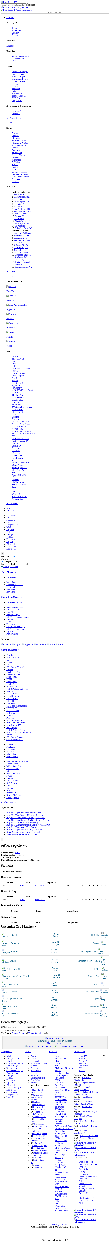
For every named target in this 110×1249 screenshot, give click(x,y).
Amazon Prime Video (21, 424)
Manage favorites (10, 566)
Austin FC (19, 264)
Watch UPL (17, 494)
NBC (14, 366)
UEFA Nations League (16, 629)
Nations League (18, 76)
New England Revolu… (24, 202)
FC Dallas (18, 243)
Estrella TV (17, 446)
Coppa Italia (17, 100)
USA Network (18, 397)
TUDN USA (17, 395)
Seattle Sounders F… (24, 262)
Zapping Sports (18, 499)
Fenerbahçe (17, 179)
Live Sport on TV (86, 1198)
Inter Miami (37, 1092)
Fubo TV (83, 1058)
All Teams (10, 271)
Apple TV (16, 385)
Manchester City (19, 140)
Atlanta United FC (22, 221)
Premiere (15, 479)
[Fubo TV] (6, 644)
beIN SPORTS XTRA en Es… (19, 732)
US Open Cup (18, 59)
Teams (9, 123)
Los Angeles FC (20, 238)
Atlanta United (39, 1116)
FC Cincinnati (19, 206)
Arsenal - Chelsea (87, 1138)
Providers (83, 1179)
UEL (8, 517)
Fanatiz (15, 356)
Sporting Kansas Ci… (24, 267)
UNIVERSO (17, 409)
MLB (81, 1203)
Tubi (14, 487)
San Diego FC (20, 257)
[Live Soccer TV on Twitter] (86, 1150)
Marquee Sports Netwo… (61, 1173)
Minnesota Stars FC (23, 255)
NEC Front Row (19, 475)
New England (38, 1097)
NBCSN (15, 402)
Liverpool (16, 138)
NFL (87, 1200)
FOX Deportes (18, 412)
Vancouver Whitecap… (23, 233)
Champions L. (12, 515)
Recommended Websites (85, 1184)
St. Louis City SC (21, 245)
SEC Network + (19, 484)
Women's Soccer (86, 1162)
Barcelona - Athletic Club (82, 1078)
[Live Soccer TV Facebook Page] (86, 1145)
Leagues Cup (17, 111)
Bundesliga (16, 88)
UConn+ (15, 489)
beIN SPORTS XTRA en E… (25, 434)
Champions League (20, 71)
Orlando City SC (21, 214)
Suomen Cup (40, 899)
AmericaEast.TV (19, 426)
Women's (10, 510)
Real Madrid (17, 152)
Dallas (35, 1141)
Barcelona (16, 150)
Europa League (18, 74)
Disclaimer (83, 1174)
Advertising (84, 1169)
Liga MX (16, 113)
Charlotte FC (19, 204)
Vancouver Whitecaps (36, 1130)
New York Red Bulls (22, 211)
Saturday (15, 33)
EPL (8, 532)
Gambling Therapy (59, 1224)
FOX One (16, 453)
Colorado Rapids (21, 247)
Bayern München (19, 172)
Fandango (16, 448)
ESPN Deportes (18, 376)
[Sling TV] (17, 644)
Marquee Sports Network (17, 761)
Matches (10, 17)
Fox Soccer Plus (19, 373)
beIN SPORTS (18, 359)
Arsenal (15, 133)
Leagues (10, 46)
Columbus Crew (40, 1126)
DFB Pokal (16, 98)
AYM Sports (17, 429)
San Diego (37, 1155)
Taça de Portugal (19, 96)
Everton (15, 148)
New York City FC (22, 209)
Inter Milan (16, 160)
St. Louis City (38, 1143)
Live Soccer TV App (88, 1164)
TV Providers (79, 1051)
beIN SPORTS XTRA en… (61, 1141)
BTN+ (14, 436)
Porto (14, 169)
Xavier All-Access (19, 496)
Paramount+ (17, 388)
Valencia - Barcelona (89, 1135)
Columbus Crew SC (23, 228)
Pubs (81, 1181)
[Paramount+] (40, 644)
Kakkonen (39, 885)
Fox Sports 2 (17, 383)
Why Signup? (41, 1027)
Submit (31, 1027)
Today (14, 28)
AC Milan (16, 162)
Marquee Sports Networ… (23, 463)
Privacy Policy (18, 1033)
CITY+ (15, 443)
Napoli (15, 164)
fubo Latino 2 (17, 458)
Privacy (82, 1171)
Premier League (18, 81)
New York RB (38, 1107)
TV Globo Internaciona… (23, 407)
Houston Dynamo (21, 235)
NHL (92, 1200)
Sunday (15, 35)
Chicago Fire (19, 199)
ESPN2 (15, 371)
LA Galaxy (19, 259)
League (7, 561)
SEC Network (18, 482)
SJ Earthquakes (38, 1138)
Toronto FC (20, 216)
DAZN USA (17, 400)
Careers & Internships (88, 1176)
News (8, 508)
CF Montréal (20, 226)
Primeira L (10, 544)
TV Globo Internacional (16, 706)
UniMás (15, 417)
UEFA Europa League (15, 626)
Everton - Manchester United (82, 1132)
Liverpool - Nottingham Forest (82, 1088)
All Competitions (13, 118)
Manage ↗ (12, 572)
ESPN (14, 364)
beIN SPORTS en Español (17, 689)
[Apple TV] (27, 644)
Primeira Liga (17, 93)
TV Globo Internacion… (60, 1110)
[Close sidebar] (2, 839)
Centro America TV (20, 441)
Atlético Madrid (18, 155)
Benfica (15, 167)
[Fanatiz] (51, 644)
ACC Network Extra (21, 421)
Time (16, 561)
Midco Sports (17, 465)
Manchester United (20, 143)
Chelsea (15, 135)
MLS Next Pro (18, 470)
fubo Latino (17, 455)
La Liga (15, 84)
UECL (9, 522)
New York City (38, 1104)
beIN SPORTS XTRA (21, 431)
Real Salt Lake (20, 250)
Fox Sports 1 (17, 378)
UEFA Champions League (17, 617)
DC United (19, 218)
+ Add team (11, 577)
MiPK (17, 852)
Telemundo (16, 405)
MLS (8, 527)
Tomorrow (16, 30)
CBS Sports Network (21, 368)
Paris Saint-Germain (20, 177)
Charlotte (36, 1100)
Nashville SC (19, 194)
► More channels (8, 802)
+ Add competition (14, 602)
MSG (14, 472)
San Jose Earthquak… (23, 240)
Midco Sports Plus (19, 467)
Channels (10, 276)
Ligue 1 (15, 91)
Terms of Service (35, 1033)
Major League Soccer (21, 56)
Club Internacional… (22, 197)
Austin (36, 1165)
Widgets (82, 1167)
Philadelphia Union (23, 223)
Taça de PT (11, 546)
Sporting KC (38, 1167)
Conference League (20, 79)
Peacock (15, 419)
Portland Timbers (21, 252)
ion (13, 460)
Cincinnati (36, 1102)
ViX (13, 492)
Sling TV (83, 1056)
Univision (16, 414)
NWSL (15, 61)
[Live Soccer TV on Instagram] (86, 1155)
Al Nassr (15, 181)
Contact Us (83, 1193)
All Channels (12, 503)
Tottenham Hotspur (20, 145)
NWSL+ (15, 477)
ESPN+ (15, 380)
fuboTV (15, 393)
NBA (81, 1200)
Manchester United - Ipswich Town (83, 1103)
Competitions (7, 597)
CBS (14, 361)
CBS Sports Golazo (20, 438)
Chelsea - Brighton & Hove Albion (86, 1093)
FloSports (16, 450)
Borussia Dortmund (20, 174)
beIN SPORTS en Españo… (24, 390)
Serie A (15, 86)
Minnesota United (40, 1153)
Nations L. (10, 520)
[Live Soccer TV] (9, 2)
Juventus (15, 157)
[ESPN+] (60, 644)
